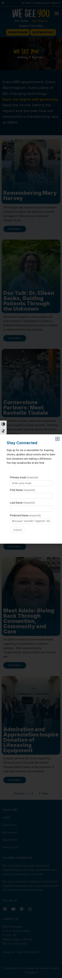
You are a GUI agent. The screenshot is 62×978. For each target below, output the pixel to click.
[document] (31, 489)
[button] (57, 439)
